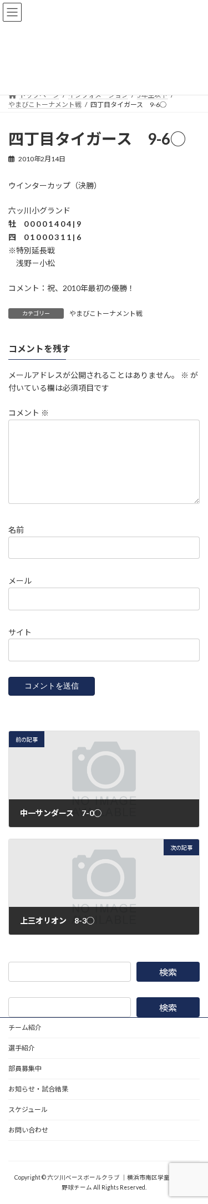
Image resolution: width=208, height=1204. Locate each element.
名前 (16, 529)
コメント (28, 412)
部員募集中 (25, 1068)
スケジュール (28, 1109)
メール (20, 580)
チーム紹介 (25, 1027)
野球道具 (21, 1150)
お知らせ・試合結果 (38, 1089)
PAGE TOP (192, 1156)
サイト (20, 631)
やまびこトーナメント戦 (106, 313)
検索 (168, 972)
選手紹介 (21, 1048)
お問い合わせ (28, 1130)
